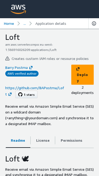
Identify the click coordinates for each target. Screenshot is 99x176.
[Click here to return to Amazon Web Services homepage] (18, 9)
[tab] (18, 141)
